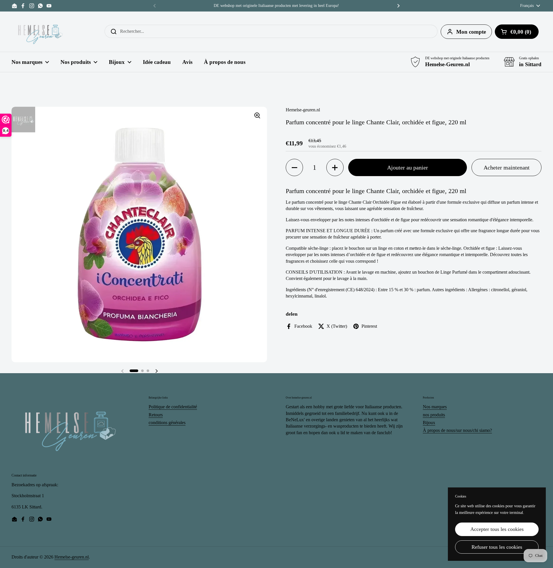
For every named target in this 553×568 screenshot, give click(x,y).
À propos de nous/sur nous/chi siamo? (457, 430)
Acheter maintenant (507, 167)
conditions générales (167, 422)
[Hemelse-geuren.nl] (41, 31)
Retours (156, 414)
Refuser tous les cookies (496, 547)
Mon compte (471, 32)
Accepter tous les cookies (497, 529)
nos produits (434, 414)
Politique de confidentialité (173, 406)
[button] (134, 370)
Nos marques (435, 406)
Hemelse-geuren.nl (71, 556)
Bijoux (429, 422)
